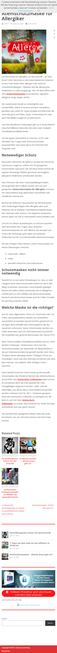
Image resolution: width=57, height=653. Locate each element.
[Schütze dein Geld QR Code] (28, 605)
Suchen (4, 619)
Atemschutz (32, 23)
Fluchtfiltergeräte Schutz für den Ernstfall (10, 461)
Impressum (6, 651)
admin (6, 23)
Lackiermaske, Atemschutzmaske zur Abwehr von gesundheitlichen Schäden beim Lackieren (10, 496)
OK (38, 10)
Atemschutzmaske (16, 93)
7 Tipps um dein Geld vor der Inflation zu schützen (29, 544)
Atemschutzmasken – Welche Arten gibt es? (28, 461)
